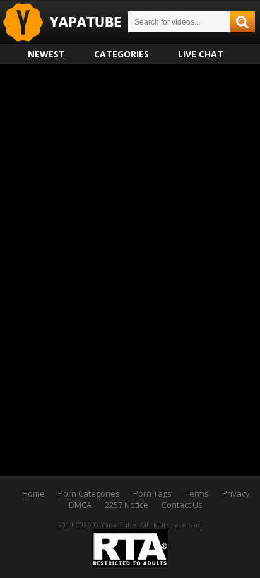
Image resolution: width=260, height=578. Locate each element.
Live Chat (200, 54)
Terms (197, 493)
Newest (46, 54)
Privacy (236, 493)
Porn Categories (89, 493)
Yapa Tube (72, 23)
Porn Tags (152, 493)
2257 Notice (126, 504)
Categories (121, 54)
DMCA (80, 504)
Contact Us (182, 504)
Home (33, 493)
